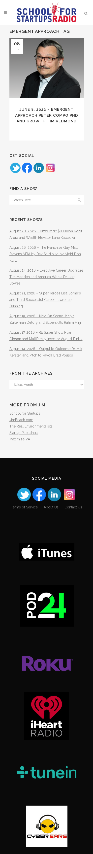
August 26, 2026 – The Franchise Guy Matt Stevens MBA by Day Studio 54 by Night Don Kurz (45, 254)
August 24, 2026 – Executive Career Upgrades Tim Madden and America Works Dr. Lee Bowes (46, 276)
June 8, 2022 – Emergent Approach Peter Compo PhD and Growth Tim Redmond (46, 115)
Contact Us (73, 507)
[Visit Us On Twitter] (15, 172)
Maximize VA (19, 439)
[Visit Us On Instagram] (50, 172)
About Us (51, 507)
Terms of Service (24, 507)
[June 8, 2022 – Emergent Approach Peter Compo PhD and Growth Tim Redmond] (46, 68)
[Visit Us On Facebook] (27, 172)
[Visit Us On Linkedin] (38, 172)
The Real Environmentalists (31, 426)
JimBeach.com (21, 420)
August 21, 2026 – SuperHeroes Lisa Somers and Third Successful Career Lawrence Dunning (45, 299)
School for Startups (24, 413)
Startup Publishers (23, 433)
